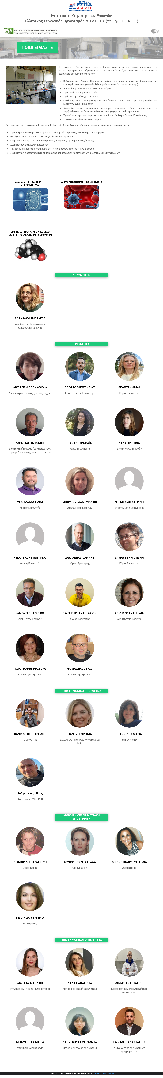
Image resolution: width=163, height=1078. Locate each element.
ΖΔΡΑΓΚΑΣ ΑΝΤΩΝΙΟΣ (30, 443)
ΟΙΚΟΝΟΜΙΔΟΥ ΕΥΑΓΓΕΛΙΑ (129, 862)
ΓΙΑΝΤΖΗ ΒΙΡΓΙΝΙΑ (79, 734)
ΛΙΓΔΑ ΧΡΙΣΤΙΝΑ (129, 443)
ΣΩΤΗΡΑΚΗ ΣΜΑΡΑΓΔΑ (30, 318)
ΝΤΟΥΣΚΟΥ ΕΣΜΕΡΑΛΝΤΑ (80, 1042)
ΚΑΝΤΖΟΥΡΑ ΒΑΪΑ (80, 443)
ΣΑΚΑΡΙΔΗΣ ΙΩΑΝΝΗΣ (79, 557)
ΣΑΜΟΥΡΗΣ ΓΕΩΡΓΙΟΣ (30, 613)
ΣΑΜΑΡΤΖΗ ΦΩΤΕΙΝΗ (129, 557)
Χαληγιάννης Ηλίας (30, 793)
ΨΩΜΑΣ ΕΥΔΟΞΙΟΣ (79, 668)
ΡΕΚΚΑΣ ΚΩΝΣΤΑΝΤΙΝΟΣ (30, 557)
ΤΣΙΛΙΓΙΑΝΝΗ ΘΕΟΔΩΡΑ (30, 668)
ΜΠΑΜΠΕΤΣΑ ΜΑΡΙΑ (30, 1042)
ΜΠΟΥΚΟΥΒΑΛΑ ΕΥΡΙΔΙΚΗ (79, 502)
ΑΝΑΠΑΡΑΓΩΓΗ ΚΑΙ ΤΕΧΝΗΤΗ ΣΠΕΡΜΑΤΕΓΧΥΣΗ (30, 183)
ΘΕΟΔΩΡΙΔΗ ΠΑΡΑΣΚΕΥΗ (30, 862)
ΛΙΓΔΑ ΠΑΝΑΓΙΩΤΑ (79, 983)
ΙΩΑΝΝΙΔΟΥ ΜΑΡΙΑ (129, 734)
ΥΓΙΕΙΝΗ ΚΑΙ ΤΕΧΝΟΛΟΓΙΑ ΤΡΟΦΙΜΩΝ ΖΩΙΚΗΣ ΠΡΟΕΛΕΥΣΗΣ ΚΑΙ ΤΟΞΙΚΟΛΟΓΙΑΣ (30, 233)
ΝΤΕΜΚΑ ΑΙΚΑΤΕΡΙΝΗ (129, 502)
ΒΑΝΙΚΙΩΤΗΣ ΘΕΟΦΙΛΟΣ (30, 734)
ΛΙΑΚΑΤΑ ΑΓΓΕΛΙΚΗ (30, 983)
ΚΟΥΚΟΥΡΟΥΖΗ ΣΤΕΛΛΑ (80, 862)
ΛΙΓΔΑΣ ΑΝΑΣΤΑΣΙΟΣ (129, 983)
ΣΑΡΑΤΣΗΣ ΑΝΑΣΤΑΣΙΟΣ (79, 613)
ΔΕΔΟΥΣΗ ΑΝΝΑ (129, 387)
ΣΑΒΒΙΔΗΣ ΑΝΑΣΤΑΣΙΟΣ (129, 1042)
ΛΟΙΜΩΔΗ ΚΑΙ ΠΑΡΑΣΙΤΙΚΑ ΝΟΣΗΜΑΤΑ (81, 182)
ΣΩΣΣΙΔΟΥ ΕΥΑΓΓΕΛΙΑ (129, 613)
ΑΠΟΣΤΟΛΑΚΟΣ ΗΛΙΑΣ (80, 387)
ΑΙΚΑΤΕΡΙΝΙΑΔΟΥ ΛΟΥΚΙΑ (30, 387)
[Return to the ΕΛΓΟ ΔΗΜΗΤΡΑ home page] (31, 31)
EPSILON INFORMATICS (104, 1073)
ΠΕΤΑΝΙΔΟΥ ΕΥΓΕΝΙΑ (30, 917)
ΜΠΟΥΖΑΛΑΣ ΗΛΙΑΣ (30, 502)
